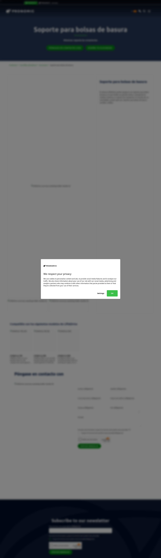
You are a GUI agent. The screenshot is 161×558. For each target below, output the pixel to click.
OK (112, 293)
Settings (100, 293)
